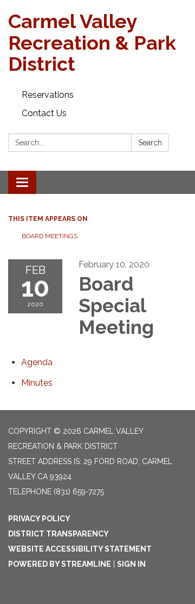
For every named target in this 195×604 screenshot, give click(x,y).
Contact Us (44, 113)
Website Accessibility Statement (80, 549)
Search (150, 142)
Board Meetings (49, 236)
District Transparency (58, 533)
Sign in (131, 564)
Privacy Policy (39, 518)
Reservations (48, 95)
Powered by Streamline (59, 564)
